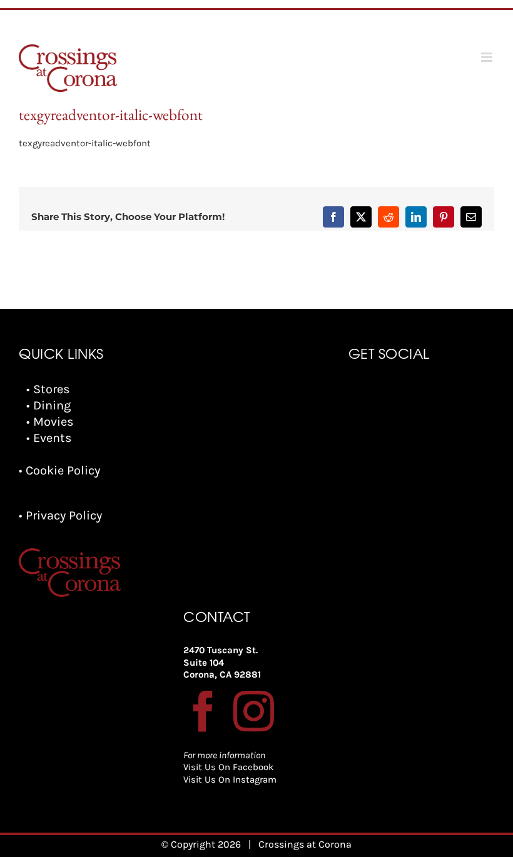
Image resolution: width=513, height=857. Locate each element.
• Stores (48, 389)
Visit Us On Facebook (228, 767)
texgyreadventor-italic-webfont (85, 143)
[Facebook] (203, 711)
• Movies (50, 421)
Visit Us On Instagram (230, 779)
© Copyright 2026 (201, 844)
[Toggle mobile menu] (487, 57)
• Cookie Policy (59, 470)
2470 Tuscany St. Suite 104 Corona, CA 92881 (222, 662)
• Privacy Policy (60, 515)
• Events (49, 438)
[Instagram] (253, 711)
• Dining (48, 405)
